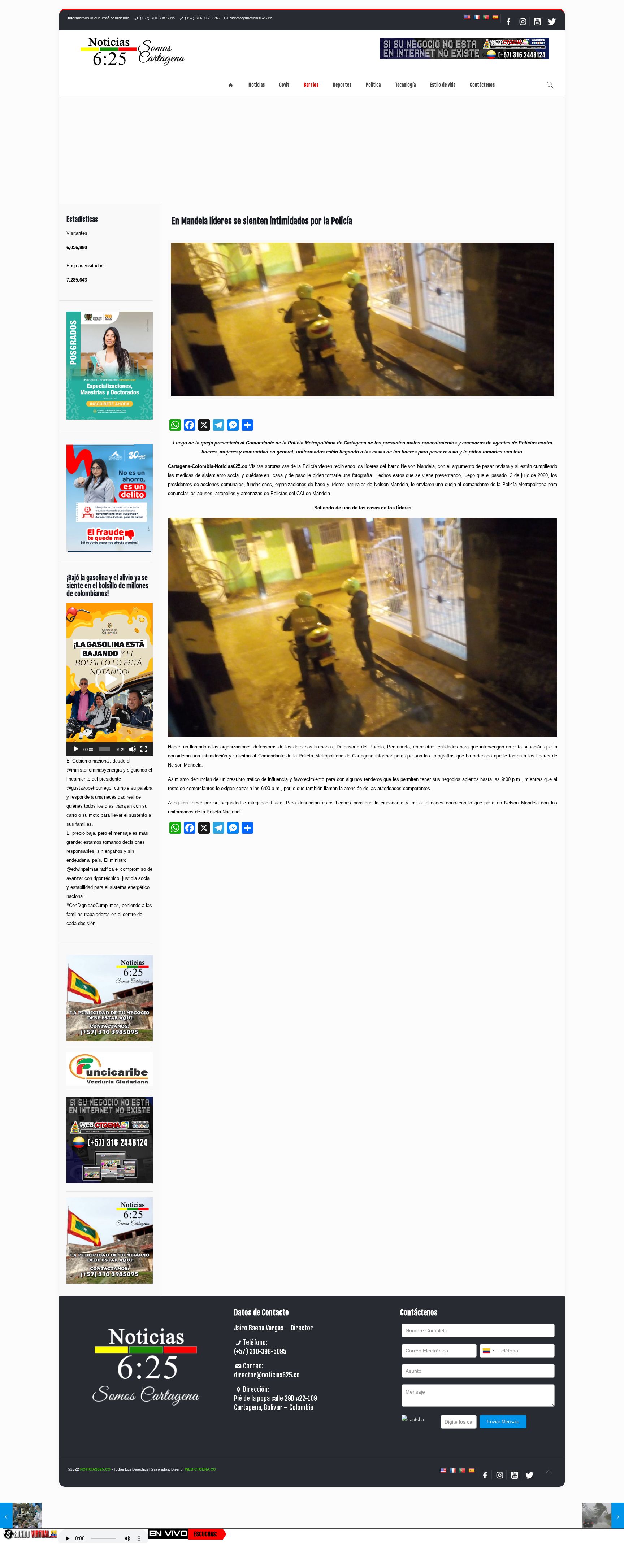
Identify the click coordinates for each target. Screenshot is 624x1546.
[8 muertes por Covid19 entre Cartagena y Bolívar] (21, 1517)
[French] (476, 17)
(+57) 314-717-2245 (202, 18)
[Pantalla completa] (143, 749)
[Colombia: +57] (488, 1350)
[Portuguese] (485, 17)
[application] (109, 679)
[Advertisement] (312, 150)
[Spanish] (495, 17)
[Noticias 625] (133, 52)
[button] (109, 679)
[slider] (104, 749)
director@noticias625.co (251, 18)
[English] (467, 17)
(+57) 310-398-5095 (157, 18)
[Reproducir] (75, 749)
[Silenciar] (132, 749)
